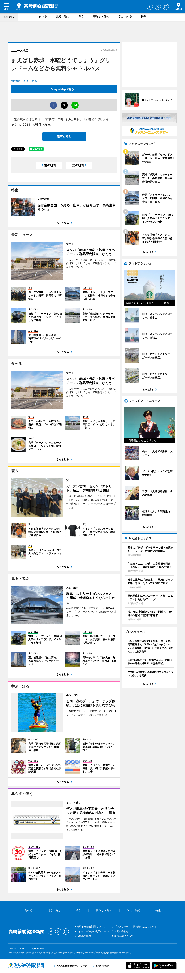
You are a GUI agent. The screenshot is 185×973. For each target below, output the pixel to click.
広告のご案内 (84, 936)
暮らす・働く (101, 16)
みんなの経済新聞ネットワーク (26, 965)
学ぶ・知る (125, 16)
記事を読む (64, 136)
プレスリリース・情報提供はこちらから (135, 926)
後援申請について (123, 936)
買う (81, 16)
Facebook (150, 7)
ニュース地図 (20, 50)
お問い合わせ (121, 931)
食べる (43, 16)
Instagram (166, 7)
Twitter (158, 7)
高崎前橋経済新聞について (91, 926)
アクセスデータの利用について (93, 931)
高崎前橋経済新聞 (37, 6)
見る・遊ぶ (63, 16)
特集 (143, 16)
